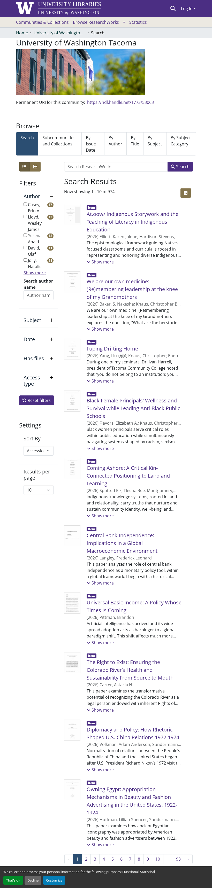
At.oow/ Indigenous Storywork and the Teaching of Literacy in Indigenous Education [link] (132, 222)
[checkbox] (25, 204)
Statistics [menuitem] (138, 22)
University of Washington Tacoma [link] (59, 33)
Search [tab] (27, 138)
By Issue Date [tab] (91, 144)
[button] (173, 8)
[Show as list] (24, 167)
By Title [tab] (135, 141)
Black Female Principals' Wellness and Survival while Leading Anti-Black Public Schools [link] (133, 408)
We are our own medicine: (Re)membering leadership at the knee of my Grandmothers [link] (132, 289)
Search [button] (182, 166)
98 (178, 859)
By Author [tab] (115, 141)
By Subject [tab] (155, 141)
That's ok (13, 880)
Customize (54, 880)
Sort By (32, 438)
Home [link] (22, 33)
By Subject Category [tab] (181, 141)
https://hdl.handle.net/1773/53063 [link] (120, 102)
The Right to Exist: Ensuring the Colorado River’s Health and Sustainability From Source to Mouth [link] (130, 670)
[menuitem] (99, 22)
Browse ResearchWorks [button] (96, 22)
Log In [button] (187, 8)
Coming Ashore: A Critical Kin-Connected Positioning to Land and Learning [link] (128, 475)
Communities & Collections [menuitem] (42, 22)
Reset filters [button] (39, 400)
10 (157, 859)
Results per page (37, 475)
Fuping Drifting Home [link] (112, 348)
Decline (33, 880)
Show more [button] (35, 273)
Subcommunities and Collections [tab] (58, 141)
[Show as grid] (35, 167)
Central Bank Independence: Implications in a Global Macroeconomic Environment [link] (122, 543)
